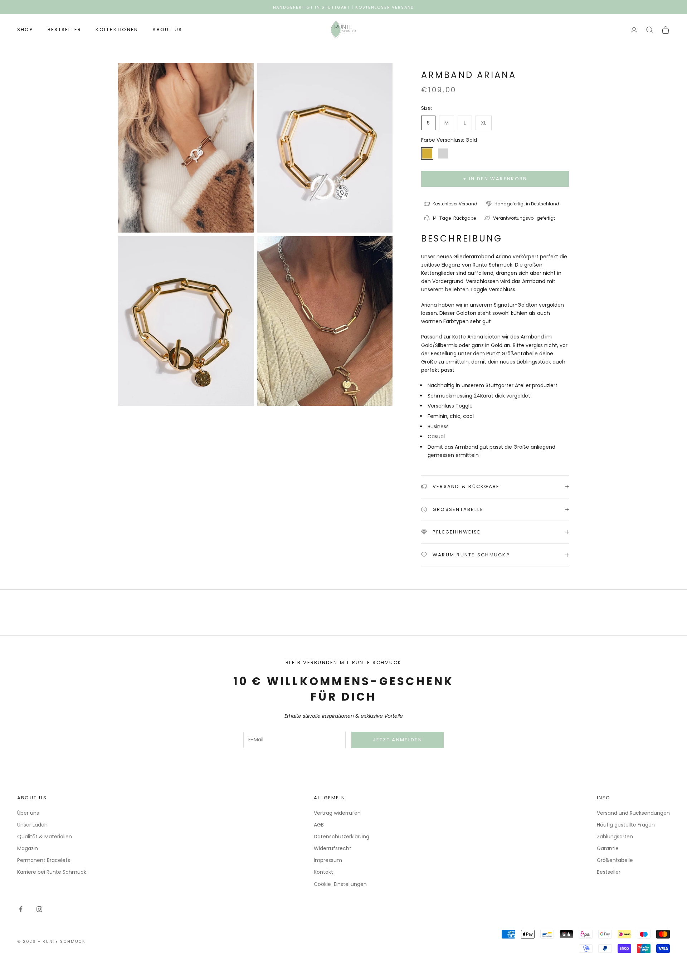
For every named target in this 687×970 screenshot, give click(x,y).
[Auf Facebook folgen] (20, 909)
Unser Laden (32, 824)
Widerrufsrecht (332, 848)
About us (167, 29)
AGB (319, 824)
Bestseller (64, 29)
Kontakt (323, 872)
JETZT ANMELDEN (397, 739)
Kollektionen (117, 29)
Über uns (28, 813)
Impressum (328, 860)
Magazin (27, 848)
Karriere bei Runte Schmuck (51, 872)
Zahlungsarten (615, 836)
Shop (25, 29)
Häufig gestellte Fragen (626, 824)
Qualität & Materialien (44, 836)
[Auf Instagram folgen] (39, 909)
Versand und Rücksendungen (633, 813)
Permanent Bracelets (43, 860)
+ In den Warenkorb (495, 178)
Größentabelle (615, 860)
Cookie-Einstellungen (340, 884)
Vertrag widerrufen (337, 813)
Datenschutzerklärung (341, 836)
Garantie (608, 848)
